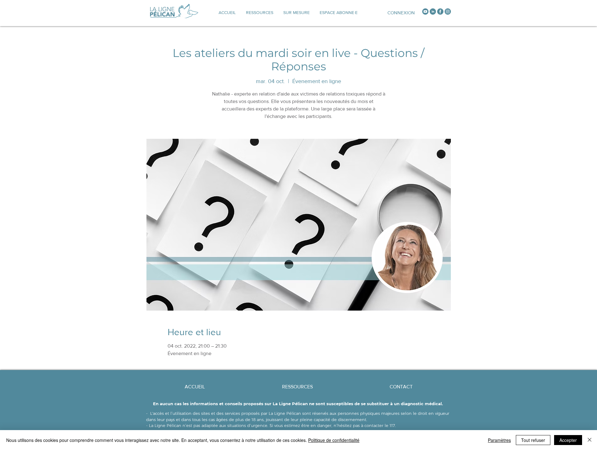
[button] (296, 12)
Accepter (568, 440)
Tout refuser (533, 440)
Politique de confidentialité (333, 440)
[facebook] (440, 11)
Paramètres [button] (499, 440)
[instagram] (448, 11)
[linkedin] (433, 11)
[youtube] (425, 11)
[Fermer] (589, 440)
